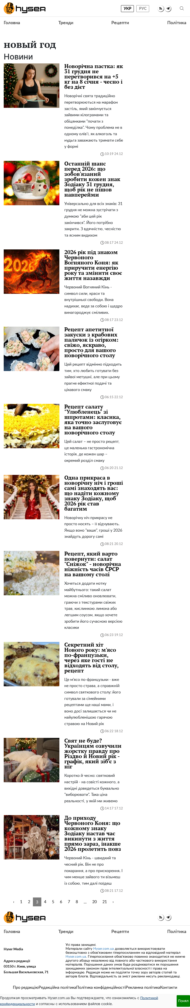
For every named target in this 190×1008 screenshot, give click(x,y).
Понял (183, 1001)
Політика (176, 23)
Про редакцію (26, 987)
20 (94, 902)
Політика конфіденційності (101, 987)
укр (127, 9)
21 (104, 902)
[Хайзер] (25, 8)
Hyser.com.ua (103, 949)
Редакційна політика (57, 987)
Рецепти (120, 23)
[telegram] (168, 8)
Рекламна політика (143, 987)
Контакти (168, 987)
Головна (12, 23)
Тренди (65, 23)
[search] (181, 8)
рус (143, 9)
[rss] (161, 8)
